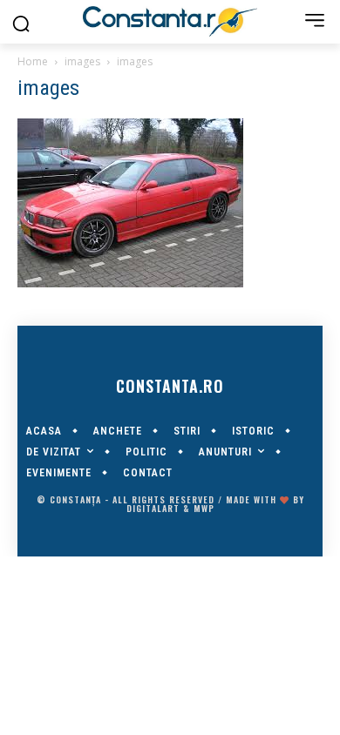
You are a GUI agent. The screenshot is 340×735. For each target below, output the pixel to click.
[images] (130, 283)
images (82, 61)
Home (32, 61)
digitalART (153, 508)
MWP (204, 508)
